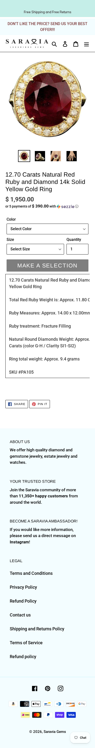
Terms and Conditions (31, 573)
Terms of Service (26, 642)
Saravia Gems (55, 731)
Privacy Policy (23, 587)
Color (11, 219)
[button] (47, 206)
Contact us (20, 614)
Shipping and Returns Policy (37, 628)
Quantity (73, 239)
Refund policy (23, 656)
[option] (24, 156)
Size (10, 239)
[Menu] (86, 43)
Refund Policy (23, 601)
